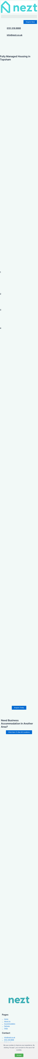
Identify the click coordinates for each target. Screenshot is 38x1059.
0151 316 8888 (14, 28)
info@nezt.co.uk (14, 35)
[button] (19, 16)
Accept (19, 1055)
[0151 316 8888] (4, 29)
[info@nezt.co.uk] (4, 36)
